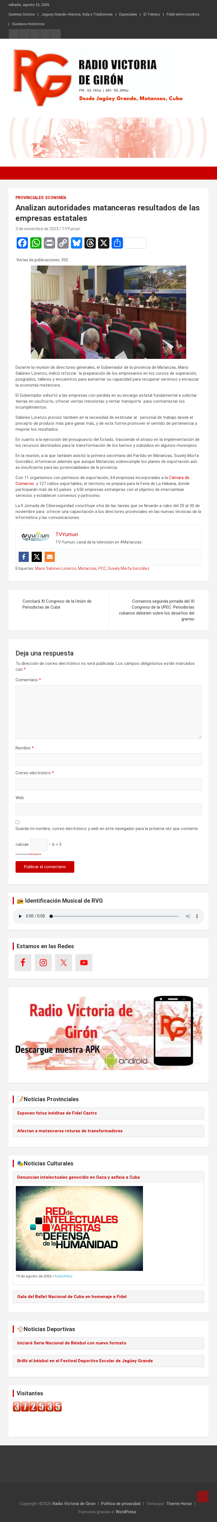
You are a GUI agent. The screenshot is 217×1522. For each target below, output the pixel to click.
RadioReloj (63, 1276)
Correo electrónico (35, 772)
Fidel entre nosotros (183, 14)
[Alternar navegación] (15, 173)
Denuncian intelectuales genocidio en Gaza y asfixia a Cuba (78, 1177)
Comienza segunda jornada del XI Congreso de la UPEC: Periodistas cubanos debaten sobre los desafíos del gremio (156, 610)
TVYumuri (71, 229)
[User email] (50, 557)
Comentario (28, 679)
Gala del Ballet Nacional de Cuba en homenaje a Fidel (72, 1296)
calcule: (22, 844)
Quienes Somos (21, 14)
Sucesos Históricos (28, 24)
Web (20, 797)
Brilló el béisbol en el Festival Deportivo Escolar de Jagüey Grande (85, 1360)
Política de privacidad (120, 1503)
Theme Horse (179, 1503)
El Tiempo (152, 14)
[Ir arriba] (203, 1496)
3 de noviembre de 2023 (37, 229)
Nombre (25, 748)
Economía (55, 197)
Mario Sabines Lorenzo (55, 568)
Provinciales (30, 197)
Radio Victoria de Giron (74, 1503)
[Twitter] (37, 557)
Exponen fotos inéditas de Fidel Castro (57, 1113)
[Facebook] (24, 557)
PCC (102, 568)
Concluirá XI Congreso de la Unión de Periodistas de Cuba (57, 604)
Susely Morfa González (128, 568)
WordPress (126, 1511)
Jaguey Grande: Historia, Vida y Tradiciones (77, 14)
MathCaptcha (34, 854)
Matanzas (87, 568)
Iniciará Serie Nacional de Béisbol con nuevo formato (71, 1343)
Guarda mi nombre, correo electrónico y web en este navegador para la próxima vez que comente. (107, 828)
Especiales (128, 14)
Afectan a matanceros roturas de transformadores (70, 1130)
